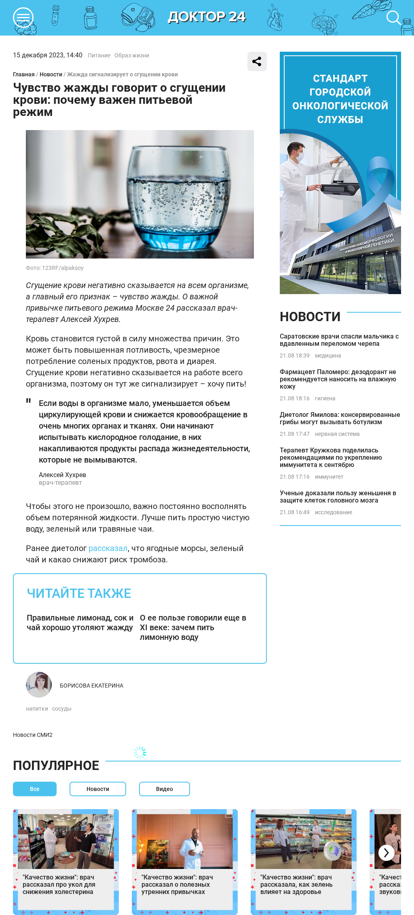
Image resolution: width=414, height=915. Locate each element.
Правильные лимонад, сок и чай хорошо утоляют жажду (80, 622)
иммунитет (329, 476)
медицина (328, 355)
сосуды (62, 708)
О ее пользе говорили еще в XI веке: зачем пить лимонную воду (193, 627)
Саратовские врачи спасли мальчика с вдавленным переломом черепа (339, 339)
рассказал (108, 548)
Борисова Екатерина (91, 685)
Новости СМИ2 (33, 735)
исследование (333, 512)
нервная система (337, 434)
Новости (51, 74)
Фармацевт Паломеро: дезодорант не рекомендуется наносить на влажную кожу (338, 379)
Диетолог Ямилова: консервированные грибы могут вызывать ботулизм (340, 418)
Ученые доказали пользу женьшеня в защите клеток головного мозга (338, 496)
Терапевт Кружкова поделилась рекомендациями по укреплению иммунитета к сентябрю (331, 457)
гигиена (325, 398)
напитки (37, 708)
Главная (24, 74)
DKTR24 (207, 17)
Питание (99, 55)
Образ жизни (131, 55)
